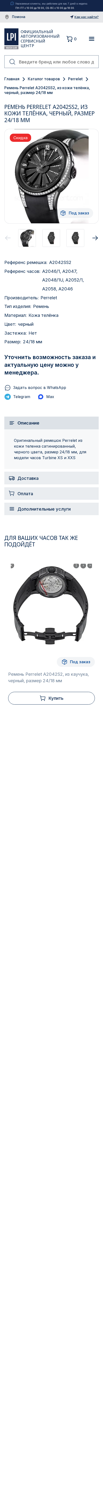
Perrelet (75, 79)
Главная (11, 79)
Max (50, 396)
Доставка (28, 478)
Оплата (25, 493)
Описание (28, 423)
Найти (12, 61)
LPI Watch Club (11, 38)
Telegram (21, 396)
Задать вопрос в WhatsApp (39, 387)
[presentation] (7, 238)
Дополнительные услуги (44, 509)
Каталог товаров (44, 79)
